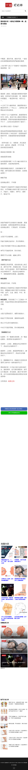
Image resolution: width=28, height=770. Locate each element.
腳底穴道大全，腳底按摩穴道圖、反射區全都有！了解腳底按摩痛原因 (18, 703)
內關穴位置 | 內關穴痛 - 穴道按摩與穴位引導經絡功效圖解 (18, 745)
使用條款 (15, 765)
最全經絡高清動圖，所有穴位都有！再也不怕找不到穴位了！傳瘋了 (18, 710)
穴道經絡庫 (6, 762)
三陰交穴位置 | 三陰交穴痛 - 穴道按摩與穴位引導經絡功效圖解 (18, 738)
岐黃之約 (11, 381)
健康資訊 (4, 26)
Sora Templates (19, 762)
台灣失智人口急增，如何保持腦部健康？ (11, 635)
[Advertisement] (14, 45)
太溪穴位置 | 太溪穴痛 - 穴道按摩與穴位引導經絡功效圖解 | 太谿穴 (18, 731)
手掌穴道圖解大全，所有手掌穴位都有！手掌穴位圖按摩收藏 (17, 717)
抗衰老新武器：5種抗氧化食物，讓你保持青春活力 (13, 663)
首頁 (3, 17)
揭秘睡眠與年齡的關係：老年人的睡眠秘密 (12, 649)
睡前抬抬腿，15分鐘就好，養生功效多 (18, 723)
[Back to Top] (14, 768)
